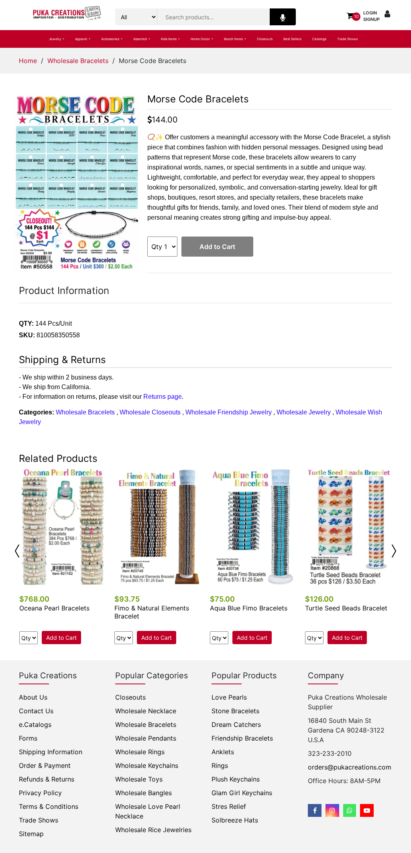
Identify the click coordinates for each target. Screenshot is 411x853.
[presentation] (17, 551)
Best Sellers (292, 39)
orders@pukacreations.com (349, 767)
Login (370, 13)
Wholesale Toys (139, 779)
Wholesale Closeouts (150, 412)
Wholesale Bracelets (77, 61)
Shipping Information (50, 752)
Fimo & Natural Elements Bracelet (151, 612)
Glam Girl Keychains (242, 793)
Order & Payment (45, 765)
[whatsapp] (349, 810)
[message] (367, 810)
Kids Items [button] (169, 39)
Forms (28, 738)
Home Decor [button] (201, 39)
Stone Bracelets (235, 711)
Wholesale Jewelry (304, 412)
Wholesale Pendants (145, 738)
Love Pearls (229, 697)
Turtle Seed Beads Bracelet (346, 608)
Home (28, 61)
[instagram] (332, 810)
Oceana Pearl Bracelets (54, 608)
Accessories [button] (110, 39)
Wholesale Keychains (146, 765)
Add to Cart (217, 247)
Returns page (162, 396)
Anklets (223, 752)
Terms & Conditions (48, 806)
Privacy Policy (40, 793)
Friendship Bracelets (242, 738)
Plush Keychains (236, 779)
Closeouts (265, 39)
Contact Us (36, 711)
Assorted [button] (140, 39)
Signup (371, 19)
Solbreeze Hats (235, 820)
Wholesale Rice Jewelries (153, 830)
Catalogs (319, 39)
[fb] (314, 810)
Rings (220, 765)
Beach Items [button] (234, 39)
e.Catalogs (35, 724)
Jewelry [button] (55, 39)
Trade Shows (347, 39)
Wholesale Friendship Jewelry (228, 412)
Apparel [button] (81, 39)
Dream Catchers (236, 724)
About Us (33, 697)
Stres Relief (229, 806)
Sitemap (31, 834)
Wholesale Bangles (143, 793)
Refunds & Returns (46, 779)
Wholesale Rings (140, 752)
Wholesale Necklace (145, 711)
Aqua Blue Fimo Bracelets (248, 608)
